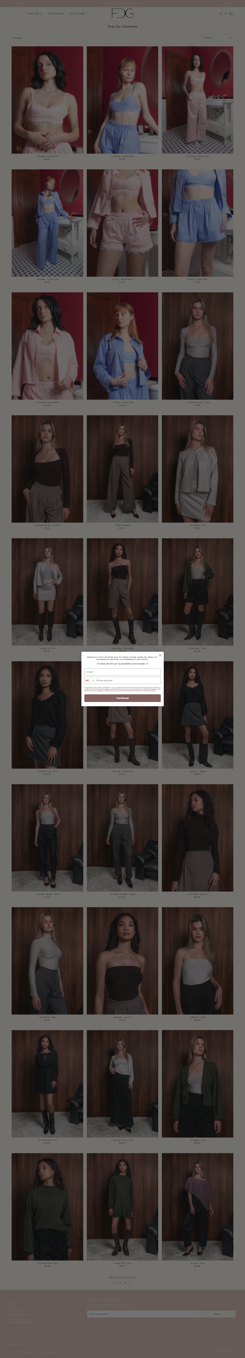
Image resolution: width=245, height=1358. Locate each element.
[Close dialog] (160, 655)
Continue (122, 698)
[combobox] (90, 680)
